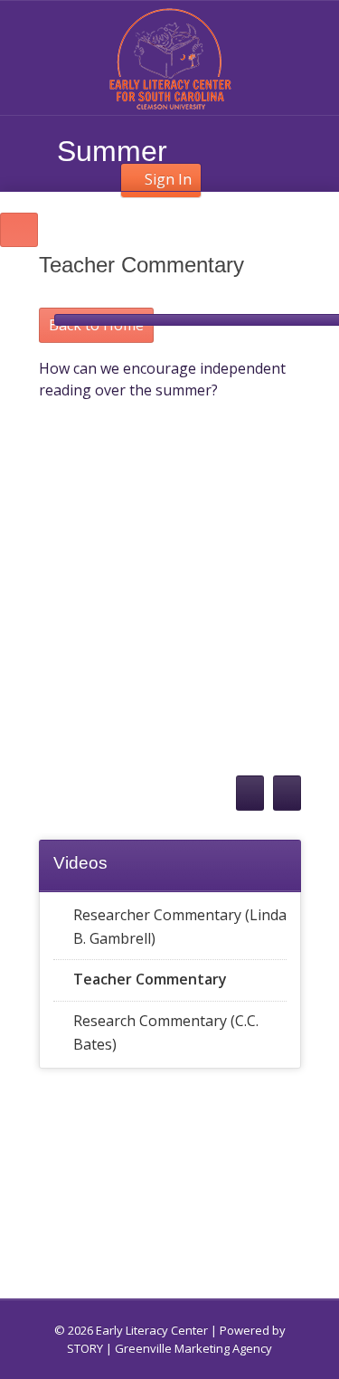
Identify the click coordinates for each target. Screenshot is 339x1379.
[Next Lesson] (287, 793)
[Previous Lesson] (250, 793)
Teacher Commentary (150, 979)
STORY (85, 1348)
